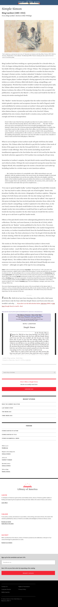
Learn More (5, 502)
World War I (19, 358)
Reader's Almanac (6, 471)
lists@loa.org (5, 448)
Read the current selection (11, 404)
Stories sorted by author (10, 430)
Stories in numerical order (10, 438)
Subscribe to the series (8, 523)
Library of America (6, 453)
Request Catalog (28, 573)
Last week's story (7, 408)
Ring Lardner (11, 358)
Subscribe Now (29, 389)
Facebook (4, 459)
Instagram (9, 459)
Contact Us (4, 586)
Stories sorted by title (9, 434)
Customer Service (6, 589)
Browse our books (6, 521)
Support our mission (7, 542)
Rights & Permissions (24, 586)
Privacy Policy (22, 589)
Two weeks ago (6, 411)
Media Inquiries (6, 592)
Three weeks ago (7, 415)
